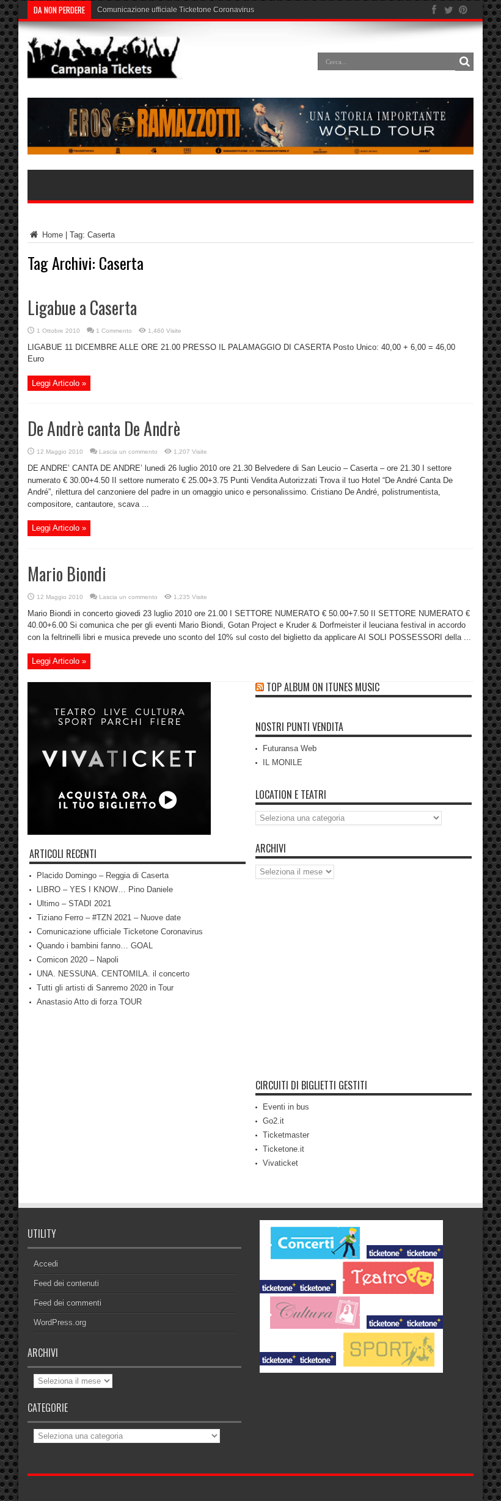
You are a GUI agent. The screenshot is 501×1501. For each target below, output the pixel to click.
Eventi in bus (286, 1106)
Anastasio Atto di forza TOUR (89, 1001)
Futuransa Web (289, 748)
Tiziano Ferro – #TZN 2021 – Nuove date (109, 917)
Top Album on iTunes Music (322, 687)
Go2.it (273, 1120)
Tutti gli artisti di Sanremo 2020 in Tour (105, 987)
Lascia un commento (128, 451)
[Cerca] (464, 62)
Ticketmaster (286, 1134)
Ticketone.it (283, 1149)
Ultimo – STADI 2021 (74, 903)
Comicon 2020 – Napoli (78, 959)
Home (51, 234)
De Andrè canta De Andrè (103, 428)
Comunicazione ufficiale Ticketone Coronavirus (175, 9)
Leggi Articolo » (59, 383)
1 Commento (114, 330)
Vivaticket (280, 1163)
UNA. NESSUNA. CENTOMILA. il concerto (113, 973)
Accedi (46, 1263)
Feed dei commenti (67, 1302)
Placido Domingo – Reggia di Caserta (103, 875)
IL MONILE (282, 762)
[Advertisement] (364, 982)
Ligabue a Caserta (82, 307)
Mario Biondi (66, 573)
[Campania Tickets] (105, 70)
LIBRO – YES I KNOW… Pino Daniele (105, 889)
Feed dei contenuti (66, 1283)
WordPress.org (60, 1322)
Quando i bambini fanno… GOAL (95, 945)
